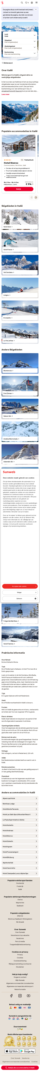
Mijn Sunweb (20, 980)
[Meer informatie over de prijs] (32, 184)
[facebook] (11, 997)
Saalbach (20, 906)
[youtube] (28, 997)
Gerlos (20, 900)
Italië (20, 889)
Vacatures (20, 938)
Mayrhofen (20, 903)
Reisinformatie (20, 989)
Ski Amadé (20, 922)
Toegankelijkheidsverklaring (20, 944)
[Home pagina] (2, 2)
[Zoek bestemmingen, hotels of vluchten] (22, 3)
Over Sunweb (20, 932)
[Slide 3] (20, 123)
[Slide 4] (22, 123)
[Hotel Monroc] (18, 164)
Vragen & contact (20, 977)
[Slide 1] (17, 123)
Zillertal (20, 916)
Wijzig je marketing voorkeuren (20, 964)
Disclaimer (20, 967)
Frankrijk (20, 886)
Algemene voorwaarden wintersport (20, 986)
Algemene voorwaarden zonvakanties (20, 983)
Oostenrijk (20, 883)
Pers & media (20, 941)
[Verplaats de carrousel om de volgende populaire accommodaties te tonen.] (35, 197)
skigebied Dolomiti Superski (12, 91)
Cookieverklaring (20, 961)
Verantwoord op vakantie (20, 935)
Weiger (19, 592)
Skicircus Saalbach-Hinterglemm (20, 919)
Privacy (20, 955)
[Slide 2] (19, 123)
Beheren (19, 598)
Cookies (20, 958)
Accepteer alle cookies (19, 586)
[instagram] (20, 997)
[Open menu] (36, 3)
